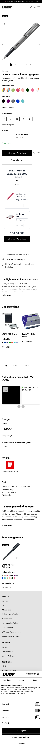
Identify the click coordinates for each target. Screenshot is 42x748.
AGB (4, 665)
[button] (11, 395)
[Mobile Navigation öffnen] (38, 7)
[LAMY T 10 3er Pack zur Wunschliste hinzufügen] (38, 327)
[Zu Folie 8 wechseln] (29, 365)
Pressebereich (7, 651)
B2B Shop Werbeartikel (11, 632)
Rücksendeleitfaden (10, 623)
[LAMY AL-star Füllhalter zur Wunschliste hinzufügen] (34, 152)
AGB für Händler (9, 670)
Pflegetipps (6, 609)
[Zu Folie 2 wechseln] (15, 64)
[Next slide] (39, 44)
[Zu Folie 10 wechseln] (35, 365)
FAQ (3, 605)
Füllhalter (5, 71)
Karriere (5, 646)
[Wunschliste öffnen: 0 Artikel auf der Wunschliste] (35, 7)
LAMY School (7, 627)
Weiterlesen (7, 525)
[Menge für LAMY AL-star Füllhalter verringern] (4, 135)
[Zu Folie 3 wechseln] (19, 64)
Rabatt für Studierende (11, 636)
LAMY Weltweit (8, 655)
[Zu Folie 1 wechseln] (11, 64)
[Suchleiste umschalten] (27, 7)
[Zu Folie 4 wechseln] (23, 64)
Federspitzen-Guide (10, 614)
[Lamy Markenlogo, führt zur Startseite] (7, 7)
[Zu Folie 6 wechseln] (31, 64)
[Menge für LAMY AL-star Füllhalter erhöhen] (12, 135)
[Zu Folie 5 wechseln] (27, 64)
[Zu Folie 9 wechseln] (32, 365)
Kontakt (5, 600)
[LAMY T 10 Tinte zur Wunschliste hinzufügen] (17, 327)
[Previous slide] (3, 44)
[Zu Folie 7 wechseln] (26, 365)
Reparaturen (7, 618)
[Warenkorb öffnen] (31, 7)
